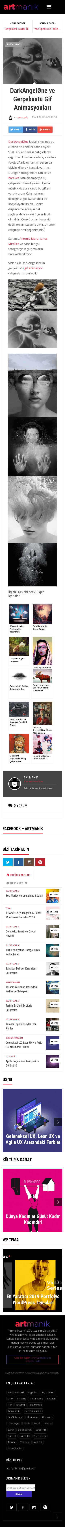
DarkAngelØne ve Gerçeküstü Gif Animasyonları (32, 99)
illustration (32, 1417)
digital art (33, 1392)
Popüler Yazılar (20, 875)
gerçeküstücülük (33, 1411)
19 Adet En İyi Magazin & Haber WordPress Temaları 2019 (23, 915)
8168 (56, 949)
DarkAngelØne (18, 142)
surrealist (25, 1436)
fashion (51, 1398)
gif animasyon (34, 268)
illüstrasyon (14, 1423)
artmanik (19, 1392)
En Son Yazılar (19, 883)
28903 (55, 894)
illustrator (47, 1417)
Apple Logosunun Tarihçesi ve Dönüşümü (22, 1063)
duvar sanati (36, 1398)
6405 (56, 1004)
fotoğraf (20, 1404)
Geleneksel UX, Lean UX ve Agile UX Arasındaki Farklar (24, 1045)
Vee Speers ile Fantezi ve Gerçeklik (47, 29)
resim (47, 1423)
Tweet (17, 129)
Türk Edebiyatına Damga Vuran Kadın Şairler (23, 952)
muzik (37, 1423)
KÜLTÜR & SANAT (13, 891)
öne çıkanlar (15, 1448)
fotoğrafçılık (35, 1404)
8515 (56, 930)
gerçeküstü (14, 1411)
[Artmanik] (21, 6)
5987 (56, 1041)
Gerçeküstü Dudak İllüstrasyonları (18, 29)
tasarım (12, 1442)
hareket (13, 178)
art (9, 1392)
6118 (56, 1023)
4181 (56, 1060)
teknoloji (25, 1442)
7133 (56, 967)
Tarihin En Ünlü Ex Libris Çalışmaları (19, 1008)
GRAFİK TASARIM (13, 982)
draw (10, 1398)
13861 (55, 912)
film (10, 1404)
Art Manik (22, 117)
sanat (11, 1429)
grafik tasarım (15, 1417)
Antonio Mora (29, 239)
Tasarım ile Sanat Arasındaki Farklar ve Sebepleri (21, 989)
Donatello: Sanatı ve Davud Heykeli (21, 934)
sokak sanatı (25, 1429)
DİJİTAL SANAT (13, 44)
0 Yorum (20, 805)
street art (41, 1429)
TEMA (8, 908)
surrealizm (40, 1436)
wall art (38, 1442)
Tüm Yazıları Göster (33, 781)
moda (27, 1423)
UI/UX (8, 1038)
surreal (12, 1436)
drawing (21, 1398)
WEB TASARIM (17, 1038)
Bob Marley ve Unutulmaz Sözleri (24, 895)
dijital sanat (48, 1392)
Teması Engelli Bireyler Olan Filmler (21, 1026)
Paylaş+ (47, 129)
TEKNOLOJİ (10, 1056)
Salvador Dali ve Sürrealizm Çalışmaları (21, 971)
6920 (56, 986)
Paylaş (32, 129)
